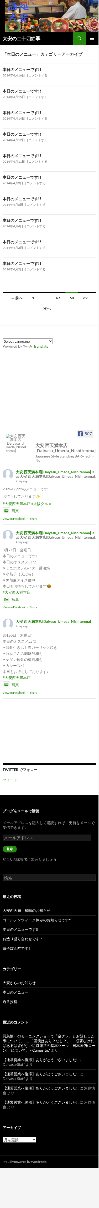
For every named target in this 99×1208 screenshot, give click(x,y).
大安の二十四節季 (21, 38)
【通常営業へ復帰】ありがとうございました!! (41, 1059)
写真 (15, 510)
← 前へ (17, 298)
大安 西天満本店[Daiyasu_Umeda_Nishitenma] (53, 472)
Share (33, 518)
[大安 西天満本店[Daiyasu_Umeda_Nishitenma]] (16, 443)
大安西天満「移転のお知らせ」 (28, 910)
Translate (40, 346)
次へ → (49, 308)
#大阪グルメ (41, 503)
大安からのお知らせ (19, 982)
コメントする (38, 75)
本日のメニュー (15, 992)
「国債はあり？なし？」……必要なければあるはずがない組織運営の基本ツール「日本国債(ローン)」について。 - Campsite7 (49, 1045)
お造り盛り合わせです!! (22, 939)
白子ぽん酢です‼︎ (16, 948)
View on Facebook (14, 518)
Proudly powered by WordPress (24, 1162)
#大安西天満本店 (16, 503)
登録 (10, 849)
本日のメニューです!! (22, 69)
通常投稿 (10, 1001)
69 (85, 298)
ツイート (10, 780)
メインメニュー (92, 38)
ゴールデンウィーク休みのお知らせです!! (37, 920)
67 (58, 298)
